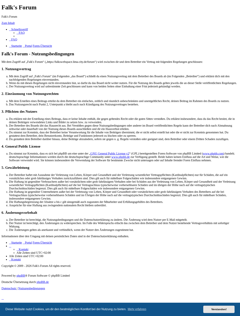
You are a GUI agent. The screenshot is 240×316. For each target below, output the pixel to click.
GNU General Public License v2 (109, 153)
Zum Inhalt (8, 23)
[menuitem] (20, 32)
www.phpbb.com (213, 153)
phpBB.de (43, 282)
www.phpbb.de (120, 156)
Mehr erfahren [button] (137, 309)
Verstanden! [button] (219, 309)
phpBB (20, 275)
